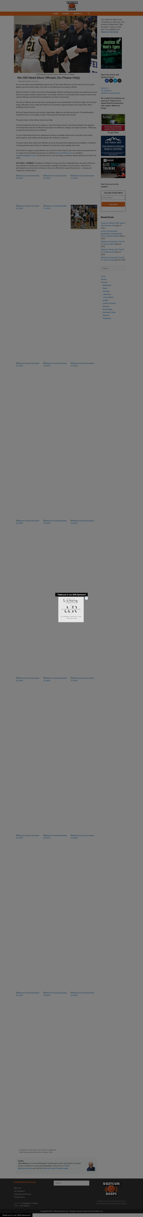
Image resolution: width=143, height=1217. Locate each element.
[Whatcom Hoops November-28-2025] (71, 622)
